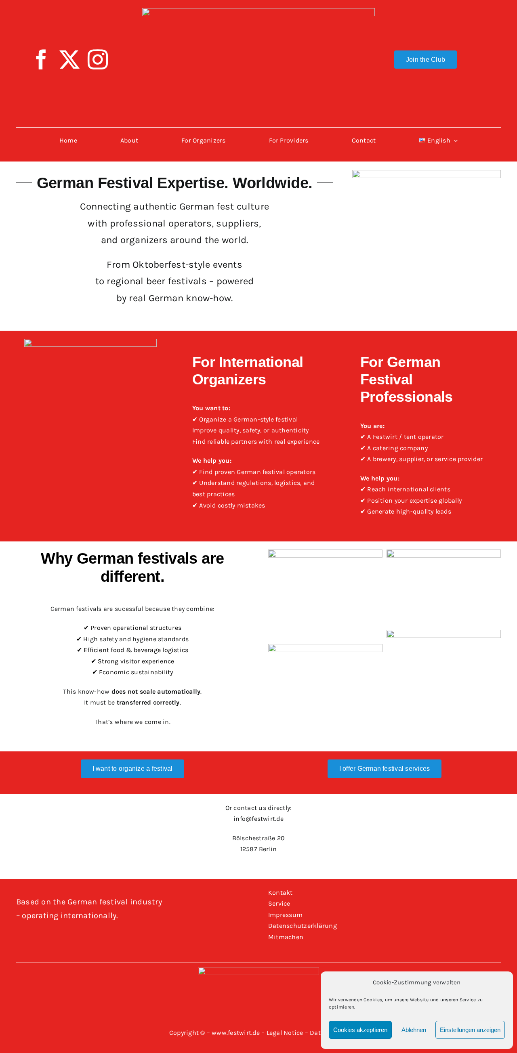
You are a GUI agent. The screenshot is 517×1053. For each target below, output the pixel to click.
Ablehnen (413, 1029)
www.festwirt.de (236, 1032)
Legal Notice (285, 1032)
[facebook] (41, 59)
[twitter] (69, 59)
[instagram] (98, 59)
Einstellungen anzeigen (470, 1029)
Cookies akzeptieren (360, 1029)
